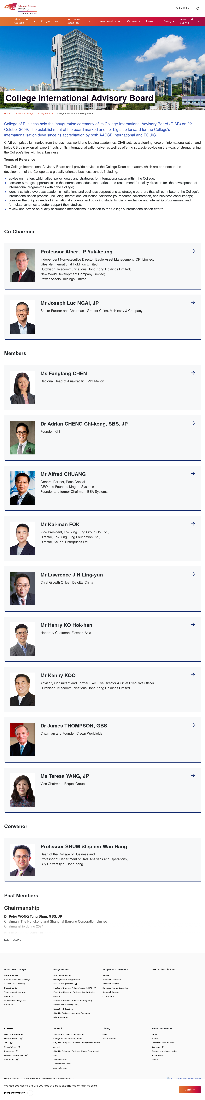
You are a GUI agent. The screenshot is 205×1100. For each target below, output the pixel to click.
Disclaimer (47, 1078)
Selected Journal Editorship (115, 988)
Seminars (156, 1047)
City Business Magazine (15, 1000)
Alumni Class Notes (62, 1064)
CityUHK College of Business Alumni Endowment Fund (76, 1053)
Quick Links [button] (183, 8)
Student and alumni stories (164, 1051)
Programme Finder (62, 975)
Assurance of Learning (14, 984)
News (154, 1034)
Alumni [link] (150, 21)
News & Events (11, 1038)
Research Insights (110, 984)
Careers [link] (132, 21)
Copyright (30, 1078)
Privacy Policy (11, 1078)
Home (7, 21)
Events (155, 1038)
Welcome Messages (13, 1034)
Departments (10, 988)
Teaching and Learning (15, 992)
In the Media (157, 1055)
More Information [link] (14, 1092)
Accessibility (64, 1078)
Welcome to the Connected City (68, 1034)
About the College (24, 113)
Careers (9, 1028)
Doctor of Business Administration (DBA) (72, 1000)
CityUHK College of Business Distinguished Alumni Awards (76, 1045)
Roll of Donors (109, 1038)
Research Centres (110, 992)
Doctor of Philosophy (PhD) (66, 1005)
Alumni (57, 1028)
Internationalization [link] (109, 21)
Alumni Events (60, 1068)
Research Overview (111, 979)
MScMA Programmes (63, 984)
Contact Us (9, 1059)
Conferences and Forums (163, 1043)
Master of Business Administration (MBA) (72, 988)
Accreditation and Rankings (17, 979)
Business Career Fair (14, 1055)
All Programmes (60, 1017)
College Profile (45, 113)
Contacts (8, 996)
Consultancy (108, 996)
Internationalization (163, 969)
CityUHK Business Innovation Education (71, 1013)
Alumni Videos (60, 1059)
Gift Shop (8, 1005)
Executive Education (63, 1009)
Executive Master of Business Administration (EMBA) (74, 994)
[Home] (20, 8)
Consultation (10, 1047)
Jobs (6, 1043)
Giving (105, 1034)
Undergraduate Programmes (66, 979)
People (105, 975)
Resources (9, 1051)
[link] (198, 8)
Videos (155, 1059)
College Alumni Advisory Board (67, 1038)
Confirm (190, 1089)
